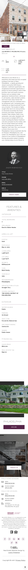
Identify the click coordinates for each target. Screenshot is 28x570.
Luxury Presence (14, 552)
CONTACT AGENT (14, 194)
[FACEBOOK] (4, 539)
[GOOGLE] (16, 542)
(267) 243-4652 (8, 487)
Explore (14, 427)
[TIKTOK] (11, 542)
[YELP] (23, 539)
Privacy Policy (20, 560)
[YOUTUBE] (18, 539)
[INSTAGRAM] (9, 539)
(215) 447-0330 (8, 500)
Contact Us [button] (14, 467)
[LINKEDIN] (14, 539)
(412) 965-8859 (6, 179)
